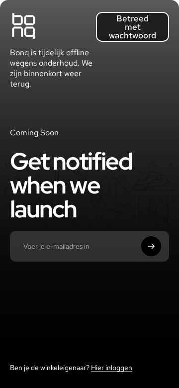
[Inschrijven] (151, 246)
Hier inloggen (111, 367)
